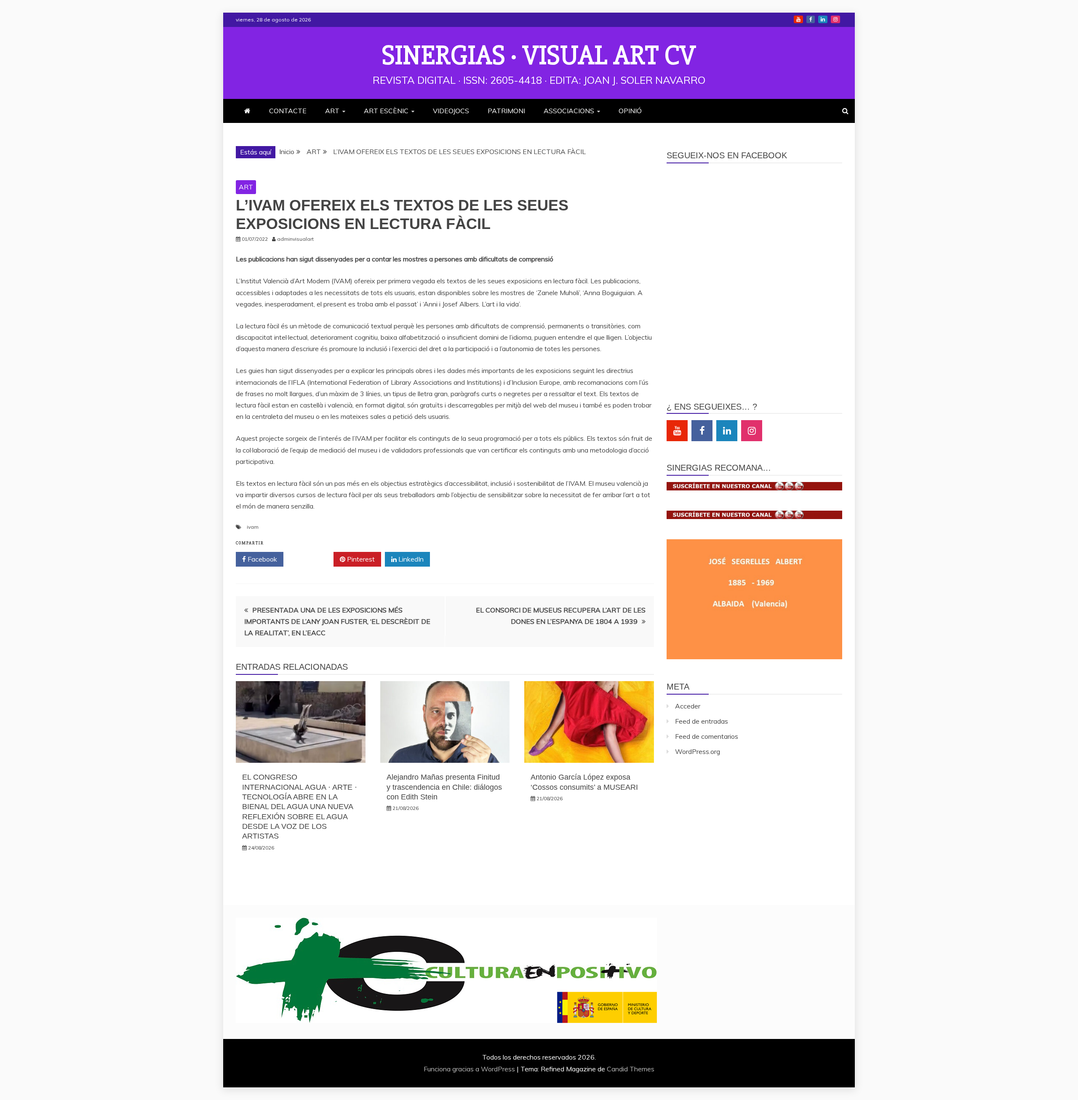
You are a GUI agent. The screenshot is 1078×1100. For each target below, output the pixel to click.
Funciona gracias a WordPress (470, 1069)
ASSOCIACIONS (569, 111)
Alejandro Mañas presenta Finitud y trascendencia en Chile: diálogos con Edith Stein (444, 787)
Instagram (835, 19)
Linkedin (822, 19)
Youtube (798, 19)
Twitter (311, 559)
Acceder (687, 706)
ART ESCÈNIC (386, 111)
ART (332, 111)
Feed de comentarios (706, 736)
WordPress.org (697, 751)
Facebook (810, 19)
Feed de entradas (701, 721)
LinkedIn (410, 559)
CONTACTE (288, 111)
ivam (253, 527)
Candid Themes (630, 1069)
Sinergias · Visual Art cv (539, 55)
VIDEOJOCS (451, 111)
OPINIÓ (630, 111)
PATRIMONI (506, 111)
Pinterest (360, 559)
